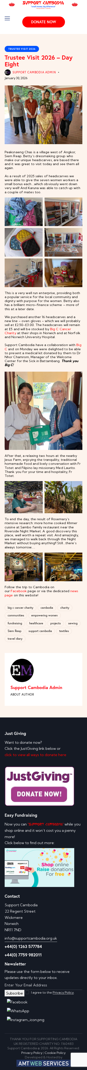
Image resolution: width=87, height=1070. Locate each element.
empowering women (44, 615)
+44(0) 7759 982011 (23, 955)
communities (16, 615)
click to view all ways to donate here (35, 754)
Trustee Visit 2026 (21, 49)
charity (64, 608)
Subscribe (14, 993)
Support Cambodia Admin (36, 687)
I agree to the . (52, 992)
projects (55, 623)
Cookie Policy (55, 1053)
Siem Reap (14, 631)
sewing (72, 623)
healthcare (36, 623)
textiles (64, 631)
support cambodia (40, 631)
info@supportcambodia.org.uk (31, 938)
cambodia (47, 608)
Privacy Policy (63, 992)
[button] (7, 18)
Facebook (19, 591)
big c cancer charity (20, 608)
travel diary (15, 639)
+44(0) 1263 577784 (23, 946)
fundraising (15, 623)
